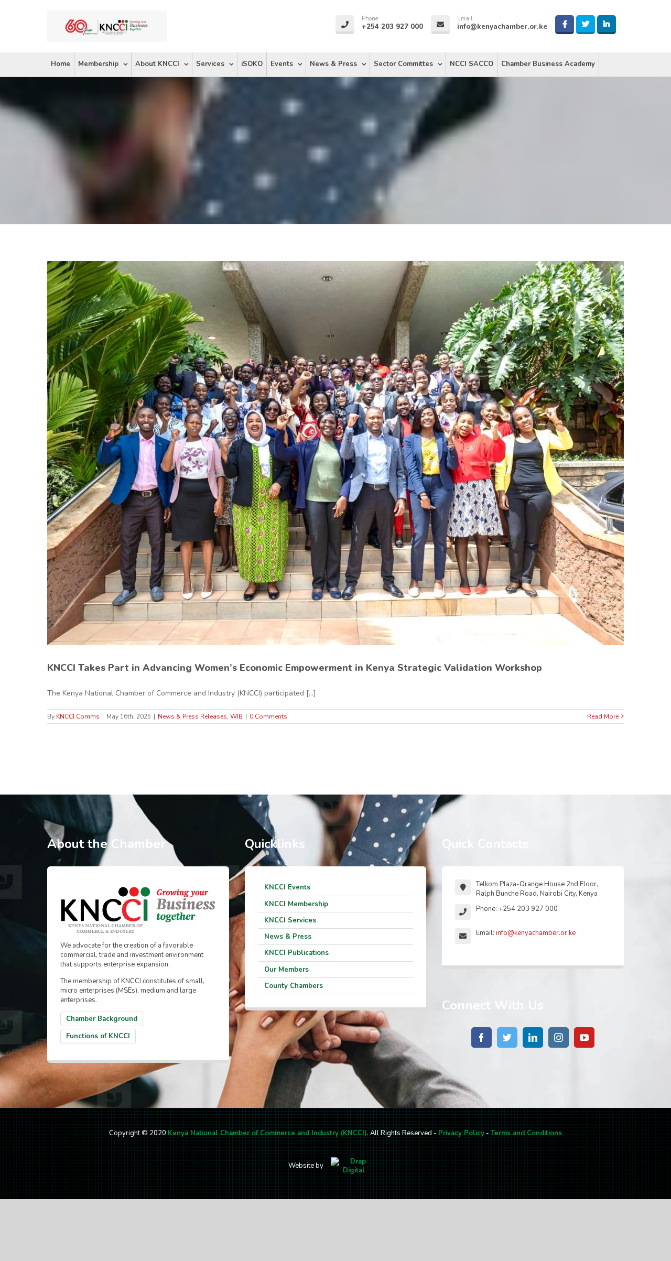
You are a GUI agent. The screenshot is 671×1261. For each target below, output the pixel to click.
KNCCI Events (287, 887)
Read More (603, 716)
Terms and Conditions (526, 1133)
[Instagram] (558, 1037)
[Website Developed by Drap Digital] (354, 1165)
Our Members (286, 969)
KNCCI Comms (78, 716)
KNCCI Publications (296, 953)
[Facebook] (481, 1037)
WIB (236, 716)
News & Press (287, 936)
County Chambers (293, 986)
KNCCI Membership (296, 904)
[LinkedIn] (533, 1037)
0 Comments (268, 716)
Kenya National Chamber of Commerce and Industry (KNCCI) (267, 1133)
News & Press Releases (192, 716)
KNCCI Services (290, 920)
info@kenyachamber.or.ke (536, 933)
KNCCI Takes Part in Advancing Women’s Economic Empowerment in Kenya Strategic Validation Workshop (294, 667)
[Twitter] (507, 1037)
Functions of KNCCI (98, 1036)
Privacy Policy (461, 1133)
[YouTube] (584, 1037)
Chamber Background (101, 1019)
